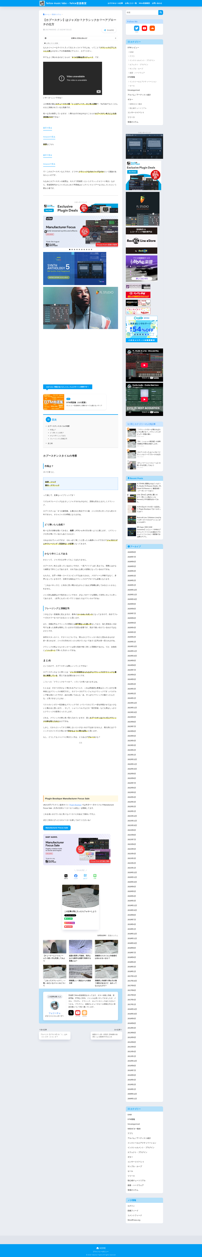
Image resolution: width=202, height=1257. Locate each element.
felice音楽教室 (144, 3)
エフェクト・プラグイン (139, 64)
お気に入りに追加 (52, 43)
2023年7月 (132, 726)
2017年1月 (132, 1004)
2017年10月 (132, 981)
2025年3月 (132, 632)
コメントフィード (135, 1215)
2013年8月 (132, 1033)
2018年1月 (132, 971)
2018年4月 (132, 962)
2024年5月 (132, 679)
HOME (102, 1248)
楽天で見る (47, 128)
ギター (130, 100)
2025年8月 (132, 609)
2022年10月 (132, 769)
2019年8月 (132, 915)
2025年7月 (132, 613)
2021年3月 (132, 858)
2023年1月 (132, 755)
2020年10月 (132, 882)
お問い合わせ (157, 3)
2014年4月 (132, 1028)
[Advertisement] (80, 357)
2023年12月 (132, 703)
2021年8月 (132, 835)
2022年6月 (132, 788)
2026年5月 (132, 566)
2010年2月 (132, 1085)
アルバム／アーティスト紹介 (139, 95)
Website (84, 1016)
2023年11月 (132, 708)
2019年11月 (132, 905)
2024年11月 (132, 651)
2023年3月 (132, 745)
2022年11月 (132, 764)
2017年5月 (132, 995)
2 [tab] (72, 249)
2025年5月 (132, 623)
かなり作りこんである (58, 435)
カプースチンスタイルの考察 (59, 426)
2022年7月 (132, 783)
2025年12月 (132, 590)
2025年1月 (132, 642)
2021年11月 (132, 821)
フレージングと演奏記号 (58, 439)
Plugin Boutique (75, 805)
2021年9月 (132, 830)
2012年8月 (132, 1042)
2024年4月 (132, 684)
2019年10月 (132, 910)
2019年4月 (132, 924)
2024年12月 (132, 646)
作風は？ (53, 430)
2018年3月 (132, 967)
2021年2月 (132, 863)
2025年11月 (132, 595)
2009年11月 (132, 1099)
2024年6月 (132, 675)
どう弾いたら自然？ (57, 433)
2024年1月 (132, 698)
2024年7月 (132, 670)
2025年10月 (132, 599)
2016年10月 (132, 1014)
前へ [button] (45, 231)
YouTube (77, 1016)
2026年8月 (132, 552)
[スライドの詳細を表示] (82, 232)
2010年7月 (132, 1070)
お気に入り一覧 (131, 3)
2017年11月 (132, 976)
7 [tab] (84, 249)
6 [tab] (81, 249)
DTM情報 (131, 77)
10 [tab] (91, 249)
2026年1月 (132, 585)
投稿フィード (133, 1211)
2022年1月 (132, 811)
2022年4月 (132, 797)
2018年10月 (132, 943)
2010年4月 (132, 1080)
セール (132, 86)
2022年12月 (132, 759)
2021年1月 (132, 868)
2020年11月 (132, 877)
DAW (132, 52)
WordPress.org (134, 1220)
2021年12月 (132, 816)
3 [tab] (74, 249)
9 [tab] (89, 249)
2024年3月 (132, 689)
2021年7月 (132, 840)
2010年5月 (132, 1075)
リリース (131, 117)
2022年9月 (132, 774)
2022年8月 (132, 778)
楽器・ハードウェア (137, 73)
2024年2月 (132, 694)
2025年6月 (132, 618)
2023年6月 (132, 731)
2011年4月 (132, 1052)
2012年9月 (132, 1037)
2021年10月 (132, 825)
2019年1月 (132, 929)
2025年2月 (132, 637)
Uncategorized (134, 90)
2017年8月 (132, 990)
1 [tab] (69, 249)
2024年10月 (132, 656)
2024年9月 (132, 661)
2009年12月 (132, 1094)
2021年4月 (132, 854)
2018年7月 (132, 953)
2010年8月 (132, 1066)
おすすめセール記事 (115, 3)
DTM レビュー (133, 48)
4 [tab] (77, 249)
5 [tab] (79, 249)
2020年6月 (132, 887)
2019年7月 (132, 920)
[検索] (160, 12)
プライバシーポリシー (101, 1251)
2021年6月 (132, 844)
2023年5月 (132, 736)
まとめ (50, 443)
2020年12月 (132, 873)
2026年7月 (132, 557)
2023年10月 (132, 712)
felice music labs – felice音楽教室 (66, 3)
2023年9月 (132, 717)
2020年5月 (132, 891)
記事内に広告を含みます (79, 38)
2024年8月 (132, 665)
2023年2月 (132, 750)
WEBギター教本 (136, 104)
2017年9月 (132, 986)
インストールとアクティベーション (143, 82)
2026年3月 (132, 576)
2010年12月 (132, 1061)
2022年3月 (132, 802)
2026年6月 (132, 562)
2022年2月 (132, 807)
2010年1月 (132, 1089)
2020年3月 (132, 901)
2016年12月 (132, 1009)
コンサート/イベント (136, 112)
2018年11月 (132, 938)
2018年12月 (132, 934)
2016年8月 (132, 1023)
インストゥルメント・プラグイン (142, 60)
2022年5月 (132, 792)
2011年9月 (132, 1047)
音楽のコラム (113, 935)
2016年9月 (132, 1019)
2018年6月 (132, 957)
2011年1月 (132, 1056)
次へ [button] (115, 231)
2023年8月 (132, 722)
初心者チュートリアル (138, 108)
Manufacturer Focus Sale (57, 828)
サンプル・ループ (136, 69)
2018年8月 (132, 948)
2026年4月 (132, 571)
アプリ (132, 56)
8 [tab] (86, 249)
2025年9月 (132, 604)
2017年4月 (132, 1000)
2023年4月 (132, 741)
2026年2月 (132, 580)
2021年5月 (132, 849)
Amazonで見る (49, 137)
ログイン (131, 1206)
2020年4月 (132, 896)
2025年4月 (132, 628)
